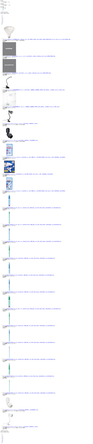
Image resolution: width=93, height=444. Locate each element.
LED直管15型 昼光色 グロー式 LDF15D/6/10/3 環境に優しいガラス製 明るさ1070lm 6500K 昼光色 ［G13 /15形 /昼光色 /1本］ (30, 291)
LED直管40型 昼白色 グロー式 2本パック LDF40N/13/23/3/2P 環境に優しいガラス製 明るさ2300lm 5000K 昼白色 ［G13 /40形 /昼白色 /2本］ (33, 224)
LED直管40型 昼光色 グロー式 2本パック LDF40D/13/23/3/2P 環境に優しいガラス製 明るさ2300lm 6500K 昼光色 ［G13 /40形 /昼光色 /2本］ (33, 241)
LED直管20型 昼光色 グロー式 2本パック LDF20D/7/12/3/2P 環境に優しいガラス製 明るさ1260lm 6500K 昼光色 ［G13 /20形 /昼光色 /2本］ (33, 207)
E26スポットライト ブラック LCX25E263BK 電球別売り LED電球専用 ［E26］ (21, 140)
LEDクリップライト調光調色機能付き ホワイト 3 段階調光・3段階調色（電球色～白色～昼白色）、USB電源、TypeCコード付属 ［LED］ (32, 106)
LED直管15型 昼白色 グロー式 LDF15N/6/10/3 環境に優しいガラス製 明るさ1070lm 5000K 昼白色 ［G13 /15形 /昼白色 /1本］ (30, 258)
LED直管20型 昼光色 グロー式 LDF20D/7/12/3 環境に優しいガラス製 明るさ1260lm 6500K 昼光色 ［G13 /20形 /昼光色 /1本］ (30, 342)
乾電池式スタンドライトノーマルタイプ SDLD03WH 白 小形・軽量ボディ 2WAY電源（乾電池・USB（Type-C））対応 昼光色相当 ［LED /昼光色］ (35, 157)
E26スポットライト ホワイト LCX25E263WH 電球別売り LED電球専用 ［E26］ (21, 409)
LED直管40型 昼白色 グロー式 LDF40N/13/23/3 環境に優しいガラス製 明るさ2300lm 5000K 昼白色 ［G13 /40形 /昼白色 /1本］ (30, 392)
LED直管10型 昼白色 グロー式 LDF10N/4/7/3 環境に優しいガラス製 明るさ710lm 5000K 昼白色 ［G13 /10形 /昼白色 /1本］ (29, 376)
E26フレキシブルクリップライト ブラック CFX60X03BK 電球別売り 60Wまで (21, 123)
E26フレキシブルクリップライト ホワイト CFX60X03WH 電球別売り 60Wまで (21, 426)
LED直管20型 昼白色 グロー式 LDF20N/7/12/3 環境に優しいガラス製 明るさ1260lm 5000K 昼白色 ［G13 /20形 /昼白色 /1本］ (30, 325)
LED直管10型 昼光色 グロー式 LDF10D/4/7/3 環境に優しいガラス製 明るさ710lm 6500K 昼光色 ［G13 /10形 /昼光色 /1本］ (29, 275)
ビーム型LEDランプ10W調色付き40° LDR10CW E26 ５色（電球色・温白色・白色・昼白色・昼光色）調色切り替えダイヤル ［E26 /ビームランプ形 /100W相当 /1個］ (38, 39)
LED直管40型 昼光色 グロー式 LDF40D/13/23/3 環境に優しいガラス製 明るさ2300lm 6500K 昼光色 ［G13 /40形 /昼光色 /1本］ (30, 359)
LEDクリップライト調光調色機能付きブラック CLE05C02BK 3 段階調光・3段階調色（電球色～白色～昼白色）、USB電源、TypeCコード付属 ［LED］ (35, 89)
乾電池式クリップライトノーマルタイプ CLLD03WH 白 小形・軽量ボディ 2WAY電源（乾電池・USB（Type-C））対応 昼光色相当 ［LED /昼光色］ (35, 190)
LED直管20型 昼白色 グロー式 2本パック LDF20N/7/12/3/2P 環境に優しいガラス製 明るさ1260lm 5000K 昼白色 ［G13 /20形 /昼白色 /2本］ (33, 308)
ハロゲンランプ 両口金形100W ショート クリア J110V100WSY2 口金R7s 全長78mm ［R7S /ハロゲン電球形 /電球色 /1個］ (30, 56)
